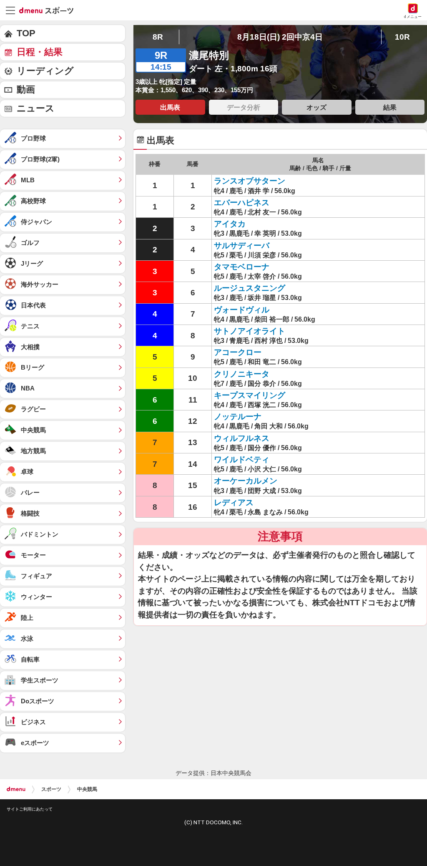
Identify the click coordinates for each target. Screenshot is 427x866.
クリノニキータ (241, 374)
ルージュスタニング (249, 288)
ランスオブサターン (249, 180)
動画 (26, 89)
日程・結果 (40, 52)
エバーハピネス (241, 202)
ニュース (36, 108)
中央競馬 (87, 789)
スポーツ (51, 789)
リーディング (45, 70)
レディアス (234, 502)
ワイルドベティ (241, 459)
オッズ (316, 107)
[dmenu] (16, 789)
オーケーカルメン (245, 480)
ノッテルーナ (237, 416)
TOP (26, 33)
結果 (390, 107)
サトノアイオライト (249, 331)
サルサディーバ (241, 245)
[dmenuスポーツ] (49, 10)
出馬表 (170, 107)
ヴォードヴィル (241, 309)
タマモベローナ (241, 266)
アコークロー (237, 352)
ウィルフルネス (241, 438)
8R (158, 37)
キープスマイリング (249, 395)
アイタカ (230, 223)
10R (402, 37)
